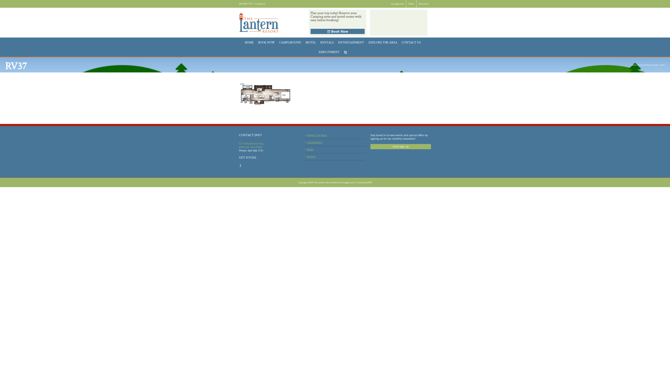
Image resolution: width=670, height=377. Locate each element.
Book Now (339, 31)
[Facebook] (240, 165)
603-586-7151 (246, 3)
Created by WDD (364, 182)
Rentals (311, 156)
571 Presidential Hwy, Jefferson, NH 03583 (251, 145)
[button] (345, 52)
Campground (314, 142)
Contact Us (260, 3)
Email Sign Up (401, 146)
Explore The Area (317, 135)
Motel (310, 149)
